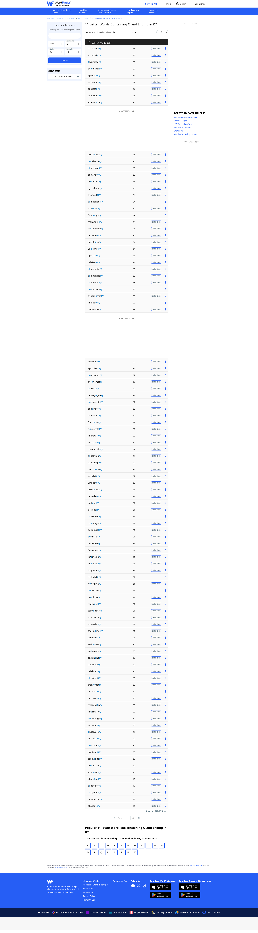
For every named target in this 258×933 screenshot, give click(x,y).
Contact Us (88, 892)
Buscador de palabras (190, 912)
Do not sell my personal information (60, 892)
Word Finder (51, 18)
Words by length (83, 18)
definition (156, 48)
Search (64, 60)
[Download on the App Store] (160, 887)
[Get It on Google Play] (160, 895)
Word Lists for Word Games (66, 18)
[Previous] (114, 818)
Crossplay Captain (163, 912)
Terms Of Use (89, 900)
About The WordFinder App (95, 884)
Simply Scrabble (141, 912)
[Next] (138, 818)
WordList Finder (120, 912)
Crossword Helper (98, 912)
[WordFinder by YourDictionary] (59, 3)
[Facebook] (133, 885)
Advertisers (88, 888)
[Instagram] (144, 885)
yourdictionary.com (196, 865)
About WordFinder (91, 881)
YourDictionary (213, 912)
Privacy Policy (89, 896)
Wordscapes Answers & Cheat (69, 912)
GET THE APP (151, 3)
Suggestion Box (120, 881)
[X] (138, 885)
